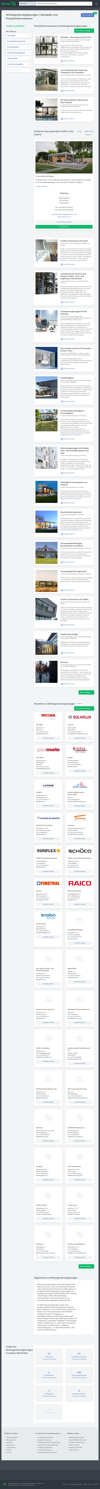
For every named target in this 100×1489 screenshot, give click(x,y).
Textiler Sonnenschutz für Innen (74, 241)
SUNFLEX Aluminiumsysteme (46, 858)
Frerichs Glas (72, 1205)
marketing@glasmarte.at (43, 768)
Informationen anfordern (64, 222)
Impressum (95, 1484)
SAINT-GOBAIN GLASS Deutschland (76, 793)
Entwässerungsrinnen (77, 1442)
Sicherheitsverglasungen (65, 1316)
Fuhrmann (39, 1244)
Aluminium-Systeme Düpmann (78, 1009)
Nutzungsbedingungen (75, 1484)
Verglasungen (65, 1284)
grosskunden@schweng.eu (75, 834)
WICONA (39, 725)
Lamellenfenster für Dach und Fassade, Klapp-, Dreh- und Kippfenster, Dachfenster (73, 276)
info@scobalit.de (72, 939)
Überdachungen (12, 1437)
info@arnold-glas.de (42, 1098)
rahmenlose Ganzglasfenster (48, 1445)
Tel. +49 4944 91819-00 (75, 1096)
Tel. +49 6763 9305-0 (42, 1096)
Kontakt (65, 1484)
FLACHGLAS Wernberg (44, 825)
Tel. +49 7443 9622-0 (42, 799)
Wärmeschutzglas (60, 1296)
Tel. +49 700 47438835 (75, 1057)
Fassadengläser (67, 378)
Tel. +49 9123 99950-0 (43, 977)
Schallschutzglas (43, 1298)
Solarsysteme (74, 1450)
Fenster (9, 1452)
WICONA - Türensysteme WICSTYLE (75, 37)
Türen (53, 1287)
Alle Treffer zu (11, 31)
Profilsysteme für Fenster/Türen (49, 1442)
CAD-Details (12, 58)
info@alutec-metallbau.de (43, 1057)
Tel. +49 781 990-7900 (74, 937)
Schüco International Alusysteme (80, 858)
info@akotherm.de (73, 977)
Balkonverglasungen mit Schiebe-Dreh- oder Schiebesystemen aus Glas (74, 450)
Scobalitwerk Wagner (75, 930)
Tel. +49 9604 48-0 (41, 832)
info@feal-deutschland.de (75, 1175)
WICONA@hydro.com (42, 733)
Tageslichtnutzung (44, 1440)
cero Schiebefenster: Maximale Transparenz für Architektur (73, 71)
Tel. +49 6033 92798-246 (75, 832)
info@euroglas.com (41, 1175)
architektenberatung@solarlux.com (64, 214)
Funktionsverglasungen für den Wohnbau (73, 313)
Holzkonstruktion (64, 1327)
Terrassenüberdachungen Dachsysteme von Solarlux (71, 545)
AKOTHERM (72, 968)
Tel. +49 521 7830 (73, 865)
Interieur (64, 662)
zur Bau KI (89, 14)
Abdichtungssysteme (76, 1437)
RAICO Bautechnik (74, 891)
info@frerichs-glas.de (74, 1214)
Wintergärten (69, 1289)
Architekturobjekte (15, 64)
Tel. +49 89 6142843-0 (43, 931)
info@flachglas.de (41, 834)
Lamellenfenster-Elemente (47, 1452)
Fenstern (47, 1287)
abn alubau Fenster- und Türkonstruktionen (45, 970)
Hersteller (11, 36)
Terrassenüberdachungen (44, 176)
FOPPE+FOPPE (41, 1205)
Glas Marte (40, 758)
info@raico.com (72, 900)
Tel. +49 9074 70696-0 (74, 764)
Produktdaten (13, 47)
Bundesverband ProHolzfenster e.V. (79, 1049)
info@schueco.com (73, 867)
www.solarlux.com (64, 217)
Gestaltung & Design (69, 634)
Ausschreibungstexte (16, 53)
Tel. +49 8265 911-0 (74, 898)
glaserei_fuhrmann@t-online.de (45, 1253)
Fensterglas (41, 1300)
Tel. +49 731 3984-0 (42, 732)
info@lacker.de (40, 801)
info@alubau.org (41, 979)
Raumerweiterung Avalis (71, 512)
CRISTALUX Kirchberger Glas (46, 1089)
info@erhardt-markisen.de (75, 1136)
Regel (42, 1291)
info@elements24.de (42, 1136)
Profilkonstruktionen (45, 1447)
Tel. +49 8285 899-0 (74, 1134)
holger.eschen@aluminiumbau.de (77, 1098)
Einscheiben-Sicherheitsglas (55, 1293)
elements (39, 1128)
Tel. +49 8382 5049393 (75, 1173)
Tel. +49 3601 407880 (42, 1134)
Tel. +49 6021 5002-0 (74, 1251)
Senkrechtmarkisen (45, 1450)
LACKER (39, 792)
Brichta (70, 758)
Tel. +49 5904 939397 (42, 1212)
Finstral (39, 891)
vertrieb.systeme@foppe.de (44, 1214)
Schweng (71, 825)
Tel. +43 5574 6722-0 (42, 766)
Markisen (9, 1442)
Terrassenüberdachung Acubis (73, 571)
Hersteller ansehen (48, 738)
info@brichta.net (72, 766)
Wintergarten (64, 1318)
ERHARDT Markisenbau (76, 1128)
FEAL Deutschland (74, 1166)
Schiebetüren (11, 1447)
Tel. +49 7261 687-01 (42, 1016)
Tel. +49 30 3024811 (42, 1251)
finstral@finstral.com (42, 900)
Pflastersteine (74, 1445)
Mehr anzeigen (85, 692)
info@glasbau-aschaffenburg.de (77, 1253)
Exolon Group (41, 924)
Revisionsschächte (75, 1447)
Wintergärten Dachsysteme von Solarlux (73, 484)
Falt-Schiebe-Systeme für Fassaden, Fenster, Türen (76, 350)
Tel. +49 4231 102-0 (74, 1212)
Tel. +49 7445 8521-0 (42, 1055)
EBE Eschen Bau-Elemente (77, 1089)
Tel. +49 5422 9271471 (64, 207)
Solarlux (71, 725)
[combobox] (64, 4)
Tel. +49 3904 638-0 (42, 1173)
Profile (8, 1450)
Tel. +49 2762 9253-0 (42, 865)
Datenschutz (87, 1484)
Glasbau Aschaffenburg (76, 1244)
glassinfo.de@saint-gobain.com (77, 801)
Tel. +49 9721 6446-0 (42, 898)
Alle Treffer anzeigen (83, 31)
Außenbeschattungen (45, 1437)
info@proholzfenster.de (74, 1059)
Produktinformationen (16, 41)
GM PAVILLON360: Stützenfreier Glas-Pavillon (74, 101)
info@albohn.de (40, 1018)
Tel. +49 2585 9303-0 (74, 1016)
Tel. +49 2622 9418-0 (74, 975)
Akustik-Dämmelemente (78, 1440)
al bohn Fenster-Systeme (45, 1009)
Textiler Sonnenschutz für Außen (74, 599)
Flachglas (40, 1293)
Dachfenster (10, 1445)
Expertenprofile (13, 70)
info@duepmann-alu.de (74, 1018)
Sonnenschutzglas (56, 1298)
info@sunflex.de (41, 867)
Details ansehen (64, 226)
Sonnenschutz (42, 1325)
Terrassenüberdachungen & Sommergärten (72, 412)
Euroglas (39, 1166)
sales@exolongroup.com (43, 932)
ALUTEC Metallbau (42, 1048)
